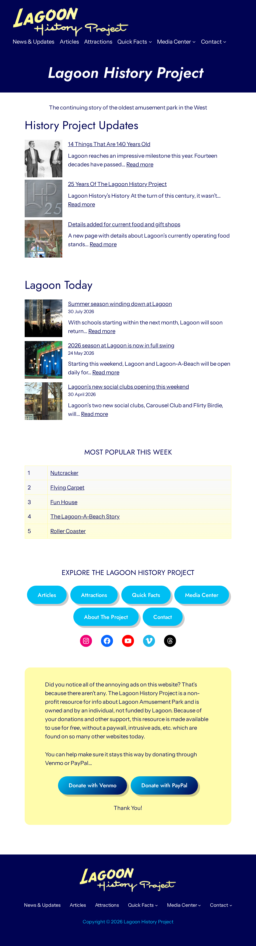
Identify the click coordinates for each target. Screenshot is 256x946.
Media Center (201, 595)
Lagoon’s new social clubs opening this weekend (128, 386)
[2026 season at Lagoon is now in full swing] (43, 361)
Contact (162, 617)
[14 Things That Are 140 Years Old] (43, 160)
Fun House (63, 502)
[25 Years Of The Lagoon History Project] (43, 200)
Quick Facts (146, 595)
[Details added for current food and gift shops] (43, 240)
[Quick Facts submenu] (150, 41)
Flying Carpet (67, 487)
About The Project (106, 617)
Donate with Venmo (92, 785)
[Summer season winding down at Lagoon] (43, 319)
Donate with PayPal (164, 785)
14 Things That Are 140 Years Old (109, 144)
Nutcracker (64, 473)
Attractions (94, 595)
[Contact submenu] (224, 41)
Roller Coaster (68, 531)
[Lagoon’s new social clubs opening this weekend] (43, 402)
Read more (139, 164)
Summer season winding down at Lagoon (120, 303)
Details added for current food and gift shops (124, 224)
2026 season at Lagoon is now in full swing (121, 345)
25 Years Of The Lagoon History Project (117, 184)
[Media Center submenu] (194, 41)
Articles (47, 595)
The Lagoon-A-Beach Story (85, 516)
